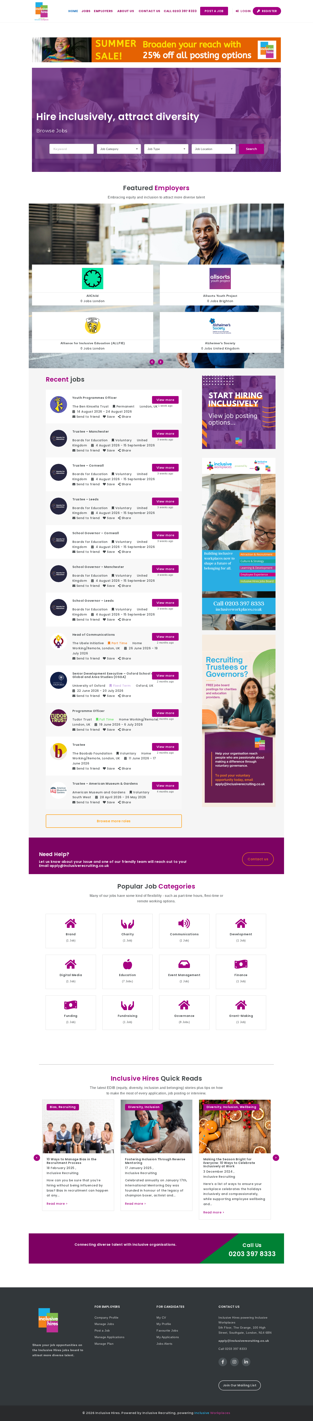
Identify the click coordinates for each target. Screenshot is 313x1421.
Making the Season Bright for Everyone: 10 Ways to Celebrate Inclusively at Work (73, 1163)
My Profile (163, 1324)
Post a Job (214, 11)
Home (73, 11)
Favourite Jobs (167, 1330)
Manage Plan (104, 1343)
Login (245, 11)
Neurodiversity (235, 1107)
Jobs (86, 11)
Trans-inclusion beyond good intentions (149, 1161)
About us (125, 11)
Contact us (149, 11)
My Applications (167, 1337)
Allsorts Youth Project (93, 295)
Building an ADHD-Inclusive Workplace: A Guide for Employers (231, 1161)
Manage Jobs (104, 1324)
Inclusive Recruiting (63, 1177)
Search (251, 149)
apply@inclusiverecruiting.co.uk (243, 1340)
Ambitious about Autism (220, 295)
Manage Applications (110, 1337)
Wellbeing (91, 1107)
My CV (161, 1317)
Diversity (57, 1107)
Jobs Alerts (164, 1343)
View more (165, 400)
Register (269, 11)
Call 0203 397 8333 (180, 11)
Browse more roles (114, 821)
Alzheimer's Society (93, 343)
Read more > (57, 1212)
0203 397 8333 (252, 1253)
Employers (103, 11)
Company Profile (107, 1317)
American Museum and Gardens (220, 343)
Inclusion (73, 1107)
